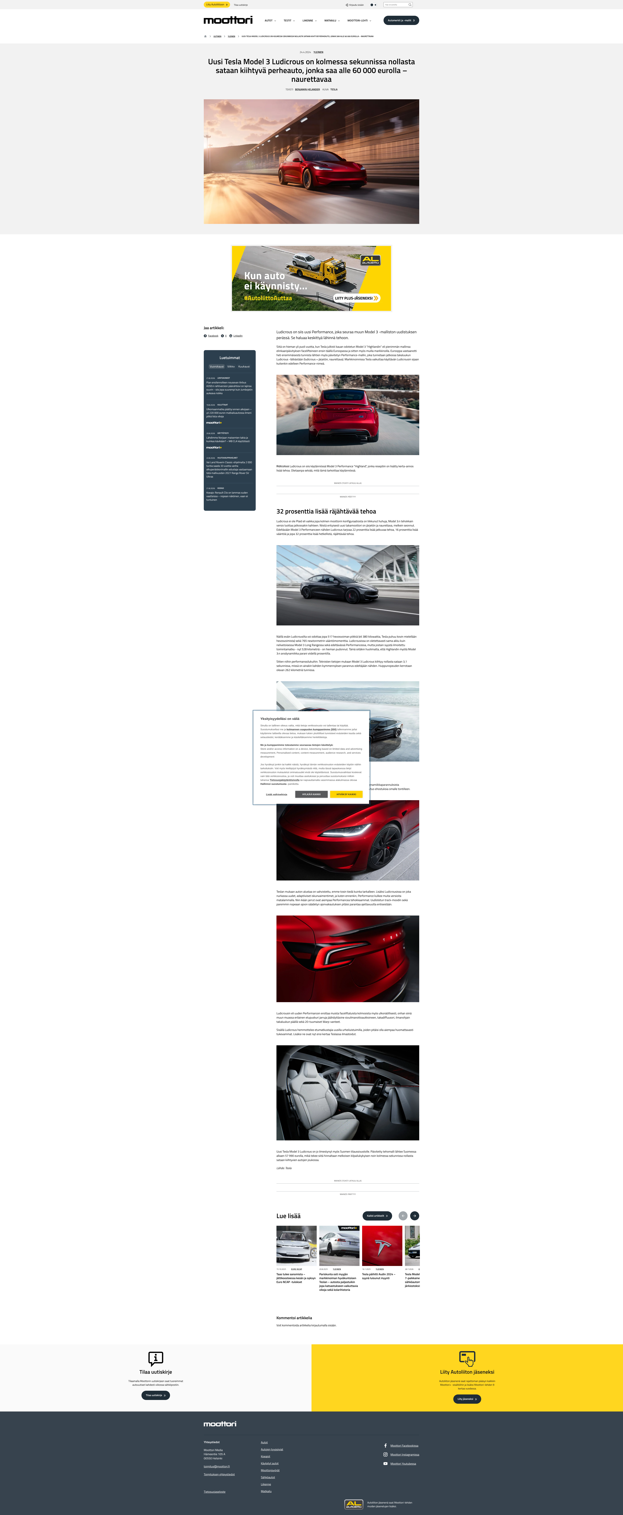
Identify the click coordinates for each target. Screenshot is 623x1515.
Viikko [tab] (231, 366)
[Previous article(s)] (403, 1215)
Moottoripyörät (270, 1470)
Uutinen (217, 36)
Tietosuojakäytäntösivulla (284, 780)
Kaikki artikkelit (375, 1216)
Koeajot (265, 1456)
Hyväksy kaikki (346, 794)
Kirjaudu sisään (356, 5)
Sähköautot (268, 1477)
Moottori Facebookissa (404, 1445)
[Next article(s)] (414, 1215)
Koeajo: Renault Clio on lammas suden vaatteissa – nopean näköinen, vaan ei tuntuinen (227, 496)
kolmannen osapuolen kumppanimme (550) (312, 729)
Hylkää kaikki (311, 794)
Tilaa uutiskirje (241, 5)
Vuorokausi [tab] (217, 366)
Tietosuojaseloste (215, 1492)
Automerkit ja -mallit (399, 20)
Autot (264, 1442)
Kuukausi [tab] (244, 366)
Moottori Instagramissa (405, 1454)
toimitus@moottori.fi (217, 1466)
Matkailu (266, 1491)
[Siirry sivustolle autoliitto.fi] (353, 1504)
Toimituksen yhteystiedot (219, 1474)
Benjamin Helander (307, 90)
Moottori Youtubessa (403, 1463)
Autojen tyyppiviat (272, 1449)
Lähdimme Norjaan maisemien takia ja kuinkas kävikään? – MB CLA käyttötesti (228, 439)
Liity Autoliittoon (215, 4)
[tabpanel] (229, 439)
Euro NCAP (296, 1269)
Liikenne (266, 1484)
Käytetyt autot (270, 1463)
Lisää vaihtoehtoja (276, 794)
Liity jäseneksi (465, 1399)
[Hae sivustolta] (410, 4)
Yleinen (231, 36)
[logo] (228, 22)
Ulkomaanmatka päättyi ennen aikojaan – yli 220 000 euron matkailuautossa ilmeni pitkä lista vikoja (229, 412)
